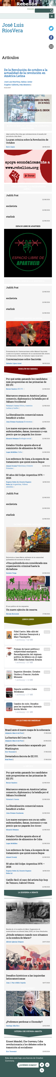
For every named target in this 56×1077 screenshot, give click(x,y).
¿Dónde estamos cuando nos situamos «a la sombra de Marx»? (27, 936)
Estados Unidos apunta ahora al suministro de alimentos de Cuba (24, 446)
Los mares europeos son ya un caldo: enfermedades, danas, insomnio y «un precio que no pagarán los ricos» (26, 431)
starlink (10, 216)
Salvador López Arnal (13, 363)
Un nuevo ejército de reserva (21, 609)
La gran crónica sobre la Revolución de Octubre (27, 141)
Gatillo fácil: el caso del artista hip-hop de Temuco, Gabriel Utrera (27, 881)
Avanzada (30, 9)
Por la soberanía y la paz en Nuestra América (29, 187)
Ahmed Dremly (11, 466)
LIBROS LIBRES (28, 619)
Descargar (47, 632)
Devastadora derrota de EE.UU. (21, 756)
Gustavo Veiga (11, 573)
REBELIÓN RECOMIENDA (28, 369)
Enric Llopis (10, 147)
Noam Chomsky (28, 988)
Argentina (17, 484)
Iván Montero (24, 85)
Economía (28, 422)
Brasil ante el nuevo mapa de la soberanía (27, 729)
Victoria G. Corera (12, 406)
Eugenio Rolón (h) (12, 482)
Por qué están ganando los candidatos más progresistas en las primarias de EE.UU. (26, 381)
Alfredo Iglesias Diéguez (15, 942)
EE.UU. (20, 389)
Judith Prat (12, 195)
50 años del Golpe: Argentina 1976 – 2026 (25, 476)
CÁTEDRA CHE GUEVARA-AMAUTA (28, 1031)
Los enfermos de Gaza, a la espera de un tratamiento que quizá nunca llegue (27, 460)
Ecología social (25, 438)
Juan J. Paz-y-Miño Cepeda (16, 983)
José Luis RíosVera (12, 82)
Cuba (20, 452)
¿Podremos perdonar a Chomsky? (24, 1021)
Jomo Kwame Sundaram (15, 422)
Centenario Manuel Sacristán (28, 318)
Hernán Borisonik (12, 614)
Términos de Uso (22, 1060)
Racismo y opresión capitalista (28, 524)
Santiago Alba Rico (12, 1026)
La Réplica (28, 766)
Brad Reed (9, 759)
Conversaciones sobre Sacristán (23, 359)
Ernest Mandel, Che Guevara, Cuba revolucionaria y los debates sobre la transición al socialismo (26, 1044)
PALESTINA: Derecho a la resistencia (28, 281)
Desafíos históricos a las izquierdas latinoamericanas (25, 977)
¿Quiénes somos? (28, 1065)
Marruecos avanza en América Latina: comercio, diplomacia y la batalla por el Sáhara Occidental (27, 398)
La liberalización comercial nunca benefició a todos (24, 416)
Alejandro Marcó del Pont (14, 733)
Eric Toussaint (10, 752)
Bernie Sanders (11, 389)
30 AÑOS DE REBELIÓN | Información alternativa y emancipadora (29, 127)
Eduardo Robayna (12, 438)
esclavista (11, 206)
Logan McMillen (11, 452)
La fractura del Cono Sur (18, 737)
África (21, 405)
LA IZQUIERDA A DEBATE (28, 892)
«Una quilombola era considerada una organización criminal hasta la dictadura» (26, 566)
